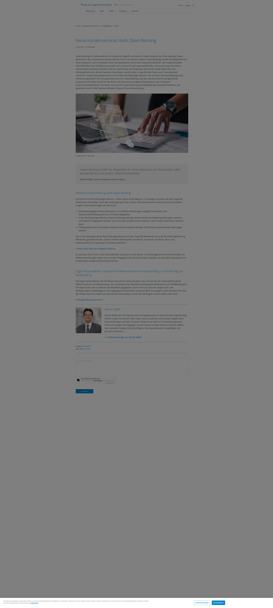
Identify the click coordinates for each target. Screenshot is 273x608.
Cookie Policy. (34, 603)
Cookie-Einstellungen (202, 603)
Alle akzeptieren (218, 603)
